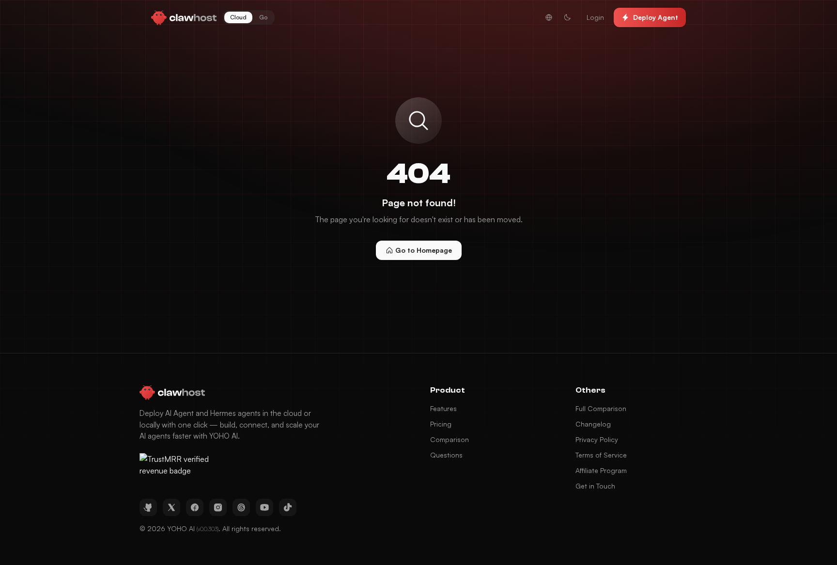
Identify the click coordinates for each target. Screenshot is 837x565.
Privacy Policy (596, 439)
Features (443, 408)
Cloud (238, 17)
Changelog (593, 424)
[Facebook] (194, 507)
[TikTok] (287, 507)
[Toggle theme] (567, 17)
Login (595, 17)
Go (263, 17)
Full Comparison (600, 408)
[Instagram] (218, 507)
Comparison (449, 439)
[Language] (549, 17)
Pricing (440, 424)
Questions (446, 455)
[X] (171, 507)
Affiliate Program (601, 470)
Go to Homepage (423, 250)
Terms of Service (601, 455)
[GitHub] (148, 507)
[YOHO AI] (184, 17)
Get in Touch (595, 486)
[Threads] (241, 507)
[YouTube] (264, 507)
